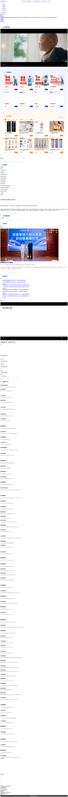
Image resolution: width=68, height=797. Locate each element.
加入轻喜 (2, 21)
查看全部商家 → (60, 117)
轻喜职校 (2, 18)
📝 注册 (48, 1)
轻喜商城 (2, 16)
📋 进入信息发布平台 (36, 1)
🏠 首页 (23, 1)
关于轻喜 (2, 20)
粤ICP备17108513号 (34, 795)
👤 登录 (43, 1)
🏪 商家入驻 (29, 1)
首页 (1, 15)
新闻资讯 (2, 19)
